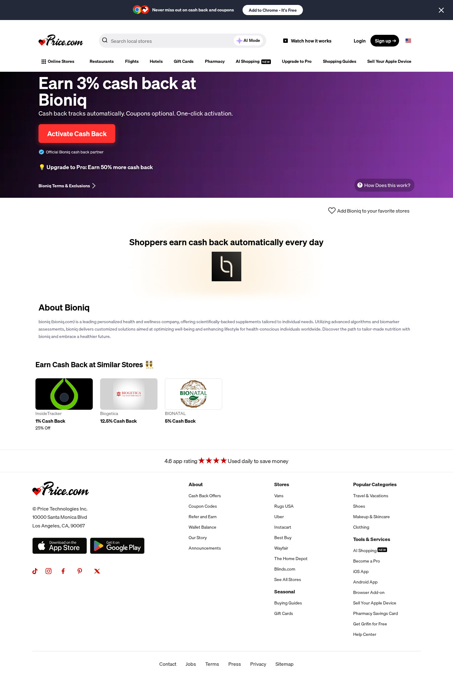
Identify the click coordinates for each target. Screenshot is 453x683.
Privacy (258, 664)
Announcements (205, 548)
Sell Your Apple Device (389, 61)
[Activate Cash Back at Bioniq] (226, 259)
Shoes (359, 506)
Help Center (364, 634)
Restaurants (102, 61)
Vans (279, 495)
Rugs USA (284, 506)
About (196, 484)
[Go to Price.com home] (61, 40)
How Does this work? (387, 185)
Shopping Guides (339, 61)
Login (360, 40)
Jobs (191, 664)
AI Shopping (248, 61)
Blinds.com (284, 569)
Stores (281, 484)
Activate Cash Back (77, 133)
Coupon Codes (203, 506)
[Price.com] (60, 502)
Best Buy (283, 537)
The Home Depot (291, 558)
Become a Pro (366, 561)
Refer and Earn (203, 516)
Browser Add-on (369, 592)
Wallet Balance (202, 527)
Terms (212, 664)
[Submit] (104, 41)
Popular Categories (375, 484)
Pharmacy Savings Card (375, 613)
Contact (167, 664)
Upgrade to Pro (297, 61)
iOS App (361, 571)
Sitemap (284, 664)
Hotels (156, 61)
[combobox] (182, 40)
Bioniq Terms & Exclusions (64, 185)
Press (234, 664)
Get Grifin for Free (370, 623)
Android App (365, 582)
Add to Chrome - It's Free (273, 10)
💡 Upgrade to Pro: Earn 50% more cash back (96, 167)
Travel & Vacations (370, 495)
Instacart (282, 527)
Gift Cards (184, 61)
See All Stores (287, 579)
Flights (132, 61)
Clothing (361, 527)
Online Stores (61, 61)
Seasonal (284, 591)
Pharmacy (215, 61)
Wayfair (281, 548)
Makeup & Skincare (371, 516)
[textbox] (408, 40)
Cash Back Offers (205, 495)
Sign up (383, 40)
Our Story (198, 537)
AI (251, 40)
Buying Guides (288, 603)
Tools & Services (371, 539)
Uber (279, 516)
